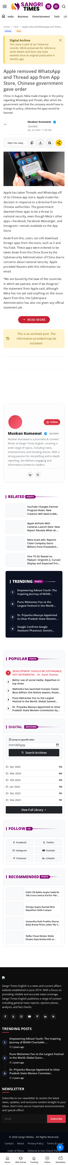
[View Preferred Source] (49, 143)
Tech (57, 16)
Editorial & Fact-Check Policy (44, 1150)
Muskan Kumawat (39, 121)
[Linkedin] (45, 1016)
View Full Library (34, 810)
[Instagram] (21, 1016)
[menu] (4, 6)
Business (23, 16)
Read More (34, 319)
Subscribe (56, 1118)
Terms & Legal (55, 1143)
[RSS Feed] (38, 474)
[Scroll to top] (60, 1147)
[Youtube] (29, 1016)
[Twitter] (13, 1016)
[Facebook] (5, 1016)
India (11, 16)
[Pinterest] (37, 1016)
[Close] (60, 40)
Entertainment (41, 16)
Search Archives (34, 753)
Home (6, 26)
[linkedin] (30, 474)
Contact (9, 1143)
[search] (63, 6)
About (20, 1143)
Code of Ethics (15, 1150)
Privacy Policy (35, 1143)
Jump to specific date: (22, 739)
